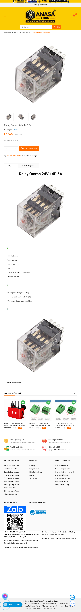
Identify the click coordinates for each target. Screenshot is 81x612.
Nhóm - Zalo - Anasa (10, 488)
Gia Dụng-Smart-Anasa (11, 491)
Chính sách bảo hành (62, 475)
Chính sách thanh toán (62, 478)
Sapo (56, 601)
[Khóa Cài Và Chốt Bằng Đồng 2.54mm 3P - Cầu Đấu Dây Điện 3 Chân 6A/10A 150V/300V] (40, 410)
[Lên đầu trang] (72, 591)
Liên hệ (31, 475)
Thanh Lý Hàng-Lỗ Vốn (11, 485)
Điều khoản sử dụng (61, 481)
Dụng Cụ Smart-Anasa (11, 472)
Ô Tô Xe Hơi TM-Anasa (11, 478)
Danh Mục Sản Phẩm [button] (11, 461)
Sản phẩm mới (34, 469)
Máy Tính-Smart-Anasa (11, 481)
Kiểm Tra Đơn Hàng (35, 472)
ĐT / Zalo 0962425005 (14, 156)
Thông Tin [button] (33, 461)
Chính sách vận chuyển (62, 469)
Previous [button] (74, 393)
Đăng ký (36, 4)
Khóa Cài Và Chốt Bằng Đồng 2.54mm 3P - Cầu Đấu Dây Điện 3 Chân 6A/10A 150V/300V (40, 425)
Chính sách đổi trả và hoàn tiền (65, 472)
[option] (10, 117)
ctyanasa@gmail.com (31, 547)
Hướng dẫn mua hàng (62, 485)
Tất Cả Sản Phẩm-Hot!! (11, 466)
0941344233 (57, 450)
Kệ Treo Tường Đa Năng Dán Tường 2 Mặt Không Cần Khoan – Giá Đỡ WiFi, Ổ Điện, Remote (15, 425)
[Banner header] (40, 1)
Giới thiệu (32, 466)
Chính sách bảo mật (61, 466)
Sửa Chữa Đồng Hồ (10, 494)
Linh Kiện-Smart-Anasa (11, 469)
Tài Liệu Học (33, 478)
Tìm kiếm (57, 27)
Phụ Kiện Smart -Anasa (11, 475)
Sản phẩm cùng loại (12, 393)
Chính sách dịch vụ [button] (62, 461)
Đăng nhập (43, 4)
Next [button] (76, 393)
